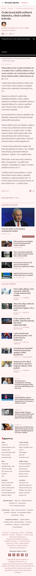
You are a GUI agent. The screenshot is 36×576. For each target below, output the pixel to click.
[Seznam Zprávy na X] (13, 555)
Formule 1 (4, 474)
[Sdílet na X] (33, 191)
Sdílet (13, 34)
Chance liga (5, 464)
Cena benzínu (22, 503)
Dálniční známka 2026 (25, 485)
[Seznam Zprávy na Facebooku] (9, 555)
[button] (33, 39)
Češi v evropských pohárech (17, 506)
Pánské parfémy (17, 527)
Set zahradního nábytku (24, 513)
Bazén (13, 510)
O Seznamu (14, 533)
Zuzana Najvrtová (21, 328)
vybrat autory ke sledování (8, 30)
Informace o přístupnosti (17, 537)
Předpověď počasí (27, 501)
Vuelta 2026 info (23, 445)
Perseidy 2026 (13, 503)
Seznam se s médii (12, 543)
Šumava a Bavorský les (8, 488)
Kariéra (22, 533)
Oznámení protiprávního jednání (17, 539)
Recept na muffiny (24, 466)
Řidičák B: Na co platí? (25, 490)
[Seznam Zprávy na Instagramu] (18, 555)
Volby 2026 (5, 445)
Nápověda (29, 533)
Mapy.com (17, 501)
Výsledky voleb (6, 450)
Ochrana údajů (28, 535)
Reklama (19, 535)
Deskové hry (8, 525)
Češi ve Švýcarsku (7, 490)
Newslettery (11, 545)
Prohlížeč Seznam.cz (11, 541)
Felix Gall (21, 455)
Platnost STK (22, 495)
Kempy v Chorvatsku (7, 483)
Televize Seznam (24, 541)
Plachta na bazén (20, 510)
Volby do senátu (6, 455)
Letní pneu (28, 522)
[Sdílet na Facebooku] (30, 191)
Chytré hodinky (25, 525)
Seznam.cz (24, 2)
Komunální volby (6, 457)
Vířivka (22, 515)
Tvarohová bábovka (24, 471)
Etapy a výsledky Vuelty (26, 447)
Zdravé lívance (23, 469)
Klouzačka (13, 513)
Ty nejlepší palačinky (25, 464)
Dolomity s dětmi (6, 495)
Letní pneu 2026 (23, 483)
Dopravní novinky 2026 (25, 488)
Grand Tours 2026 (24, 457)
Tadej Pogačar (23, 452)
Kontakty (5, 535)
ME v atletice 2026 (7, 471)
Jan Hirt (21, 450)
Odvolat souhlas (22, 545)
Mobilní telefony (25, 520)
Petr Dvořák (24, 28)
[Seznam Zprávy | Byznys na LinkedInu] (26, 555)
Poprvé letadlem (6, 485)
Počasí (17, 198)
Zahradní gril (15, 515)
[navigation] (2, 2)
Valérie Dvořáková (10, 28)
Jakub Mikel (28, 357)
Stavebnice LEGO (8, 522)
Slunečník (7, 513)
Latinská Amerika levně (8, 493)
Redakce (12, 535)
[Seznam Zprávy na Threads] (22, 555)
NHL (3, 476)
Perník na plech (23, 476)
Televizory (16, 525)
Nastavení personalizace (17, 548)
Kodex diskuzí (24, 543)
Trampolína (30, 510)
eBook (6, 34)
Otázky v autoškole (24, 493)
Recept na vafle (23, 474)
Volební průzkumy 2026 (8, 447)
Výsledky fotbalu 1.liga (8, 466)
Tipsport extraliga (7, 469)
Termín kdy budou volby (8, 452)
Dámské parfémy (19, 522)
